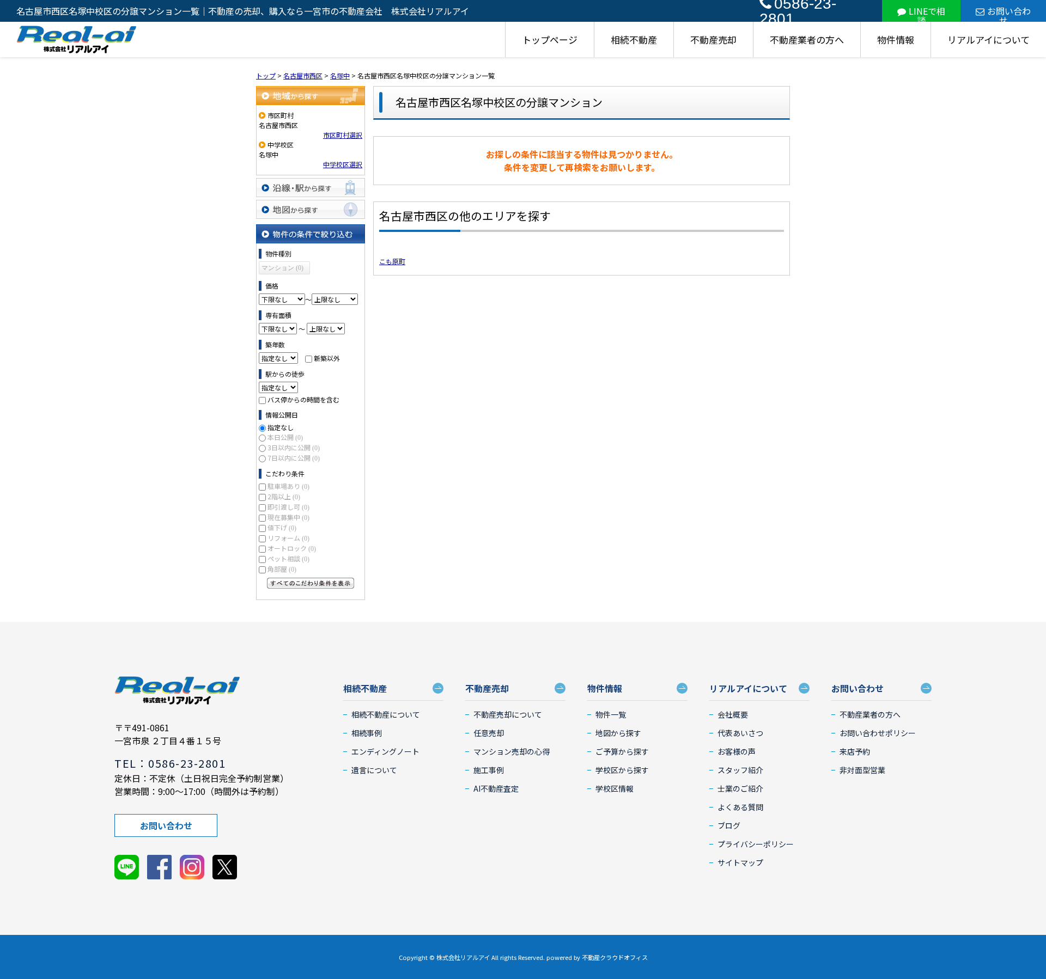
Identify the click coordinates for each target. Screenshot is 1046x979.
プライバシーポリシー (755, 844)
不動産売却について (507, 714)
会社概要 (732, 714)
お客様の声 (736, 751)
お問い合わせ (1009, 13)
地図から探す (310, 209)
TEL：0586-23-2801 (170, 763)
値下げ (281, 527)
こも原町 (392, 261)
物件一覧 (610, 714)
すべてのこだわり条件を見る (310, 583)
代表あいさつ (740, 732)
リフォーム (288, 537)
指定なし (280, 427)
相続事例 (366, 732)
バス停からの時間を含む (303, 399)
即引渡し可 (288, 506)
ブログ (728, 825)
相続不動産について (385, 714)
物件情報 (895, 39)
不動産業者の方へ (807, 39)
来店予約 (855, 751)
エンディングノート (385, 751)
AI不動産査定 (496, 788)
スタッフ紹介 (740, 769)
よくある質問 (740, 806)
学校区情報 (614, 788)
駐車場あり (288, 486)
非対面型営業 (862, 769)
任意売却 (488, 732)
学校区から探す (622, 769)
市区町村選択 (342, 134)
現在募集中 (288, 517)
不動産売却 (713, 39)
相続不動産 (634, 39)
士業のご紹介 (740, 788)
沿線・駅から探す (310, 187)
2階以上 (283, 496)
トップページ (549, 39)
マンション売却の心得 (511, 751)
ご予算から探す (622, 751)
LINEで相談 (927, 13)
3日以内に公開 (293, 447)
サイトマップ (740, 862)
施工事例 (488, 769)
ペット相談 (288, 558)
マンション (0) (282, 268)
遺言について (374, 769)
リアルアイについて (988, 39)
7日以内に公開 (293, 457)
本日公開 (285, 437)
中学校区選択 (342, 164)
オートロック (291, 548)
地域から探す (310, 95)
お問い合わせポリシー (878, 732)
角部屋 (281, 568)
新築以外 (327, 358)
